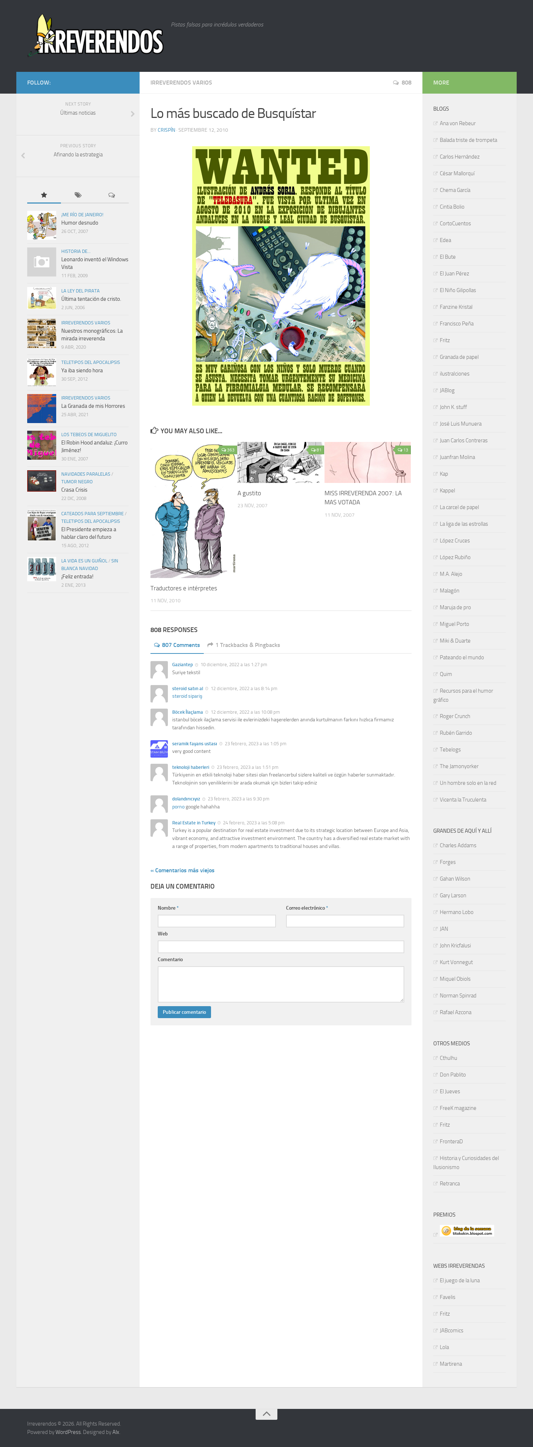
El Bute (448, 257)
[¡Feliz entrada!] (41, 569)
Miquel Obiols (455, 979)
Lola (444, 1347)
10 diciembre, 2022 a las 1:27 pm (233, 664)
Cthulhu (448, 1058)
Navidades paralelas (85, 474)
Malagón (449, 590)
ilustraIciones (455, 373)
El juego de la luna (460, 1280)
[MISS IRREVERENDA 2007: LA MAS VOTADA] (368, 462)
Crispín (166, 130)
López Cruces (455, 540)
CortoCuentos (455, 223)
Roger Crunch (455, 716)
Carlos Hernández (460, 156)
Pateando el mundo (462, 657)
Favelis (447, 1297)
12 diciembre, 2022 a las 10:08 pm (245, 712)
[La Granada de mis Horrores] (41, 408)
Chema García (455, 190)
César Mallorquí (457, 173)
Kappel (447, 490)
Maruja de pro (455, 607)
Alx (115, 1432)
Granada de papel (459, 357)
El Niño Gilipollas (458, 290)
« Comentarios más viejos (182, 870)
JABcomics (451, 1330)
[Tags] (78, 196)
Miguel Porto (454, 624)
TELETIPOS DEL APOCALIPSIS (90, 362)
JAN (444, 929)
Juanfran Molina (457, 457)
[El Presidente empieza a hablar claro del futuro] (41, 525)
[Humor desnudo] (41, 225)
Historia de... (76, 251)
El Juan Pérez (454, 273)
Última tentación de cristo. (91, 299)
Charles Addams (458, 845)
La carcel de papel (459, 507)
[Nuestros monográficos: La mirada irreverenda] (41, 333)
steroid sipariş (187, 696)
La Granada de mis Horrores (93, 406)
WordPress (68, 1432)
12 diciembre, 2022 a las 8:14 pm (243, 688)
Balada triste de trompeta (468, 140)
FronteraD (451, 1141)
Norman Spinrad (458, 995)
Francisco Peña (457, 323)
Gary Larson (453, 895)
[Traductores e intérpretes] (193, 510)
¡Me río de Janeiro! (82, 214)
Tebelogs (450, 749)
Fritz (445, 340)
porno (178, 807)
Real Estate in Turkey (193, 822)
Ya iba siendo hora (82, 370)
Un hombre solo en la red (468, 783)
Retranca (450, 1183)
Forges (448, 862)
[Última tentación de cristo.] (41, 298)
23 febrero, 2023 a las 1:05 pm (255, 743)
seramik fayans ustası (194, 743)
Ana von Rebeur (458, 123)
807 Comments (181, 644)
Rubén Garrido (456, 733)
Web (163, 934)
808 (407, 82)
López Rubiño (455, 557)
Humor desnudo (79, 223)
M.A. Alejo (451, 574)
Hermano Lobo (457, 912)
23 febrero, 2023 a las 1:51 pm (247, 767)
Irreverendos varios (181, 82)
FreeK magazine (458, 1108)
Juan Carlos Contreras (464, 440)
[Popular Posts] (44, 196)
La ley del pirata (80, 291)
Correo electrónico (307, 908)
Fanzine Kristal (456, 307)
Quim (446, 674)
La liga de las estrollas (464, 524)
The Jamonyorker (459, 766)
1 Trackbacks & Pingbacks (247, 644)
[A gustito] (280, 462)
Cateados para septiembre (92, 513)
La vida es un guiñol (84, 560)
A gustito (249, 493)
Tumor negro (77, 481)
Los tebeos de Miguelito (89, 434)
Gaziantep (182, 664)
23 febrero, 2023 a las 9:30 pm (238, 799)
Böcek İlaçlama (187, 712)
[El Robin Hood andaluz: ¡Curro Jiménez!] (41, 445)
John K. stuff (453, 407)
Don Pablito (453, 1074)
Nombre (168, 908)
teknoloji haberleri (190, 767)
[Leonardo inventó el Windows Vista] (41, 261)
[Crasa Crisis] (41, 481)
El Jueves (450, 1091)
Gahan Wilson (455, 879)
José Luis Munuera (461, 424)
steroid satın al (187, 688)
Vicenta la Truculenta (463, 799)
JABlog (447, 390)
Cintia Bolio (452, 207)
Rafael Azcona (455, 1012)
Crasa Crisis (74, 490)
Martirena (451, 1364)
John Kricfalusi (455, 945)
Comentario (170, 959)
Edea (445, 240)
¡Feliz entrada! (77, 576)
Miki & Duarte (455, 641)
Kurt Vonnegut (456, 962)
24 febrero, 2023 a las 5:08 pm (253, 822)
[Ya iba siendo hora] (41, 372)
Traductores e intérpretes (183, 588)
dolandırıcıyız (186, 799)
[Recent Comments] (112, 196)
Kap (444, 474)
